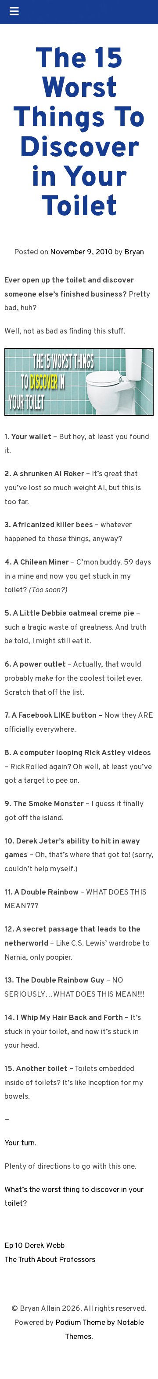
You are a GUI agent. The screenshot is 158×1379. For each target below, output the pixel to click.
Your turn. (20, 1143)
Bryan (134, 252)
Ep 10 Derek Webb (34, 1246)
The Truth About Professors (49, 1260)
